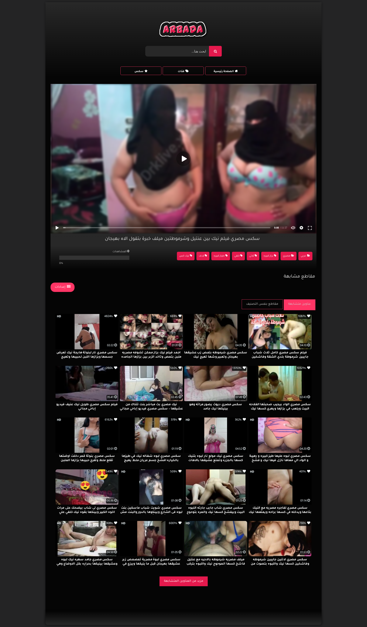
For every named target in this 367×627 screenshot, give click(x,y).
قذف (201, 256)
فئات (181, 71)
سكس (138, 71)
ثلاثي (251, 256)
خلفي (237, 256)
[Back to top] (354, 614)
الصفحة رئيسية (224, 71)
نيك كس (184, 256)
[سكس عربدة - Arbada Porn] (183, 30)
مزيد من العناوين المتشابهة (183, 581)
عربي (303, 256)
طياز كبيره (219, 256)
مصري (286, 256)
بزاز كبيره (268, 256)
